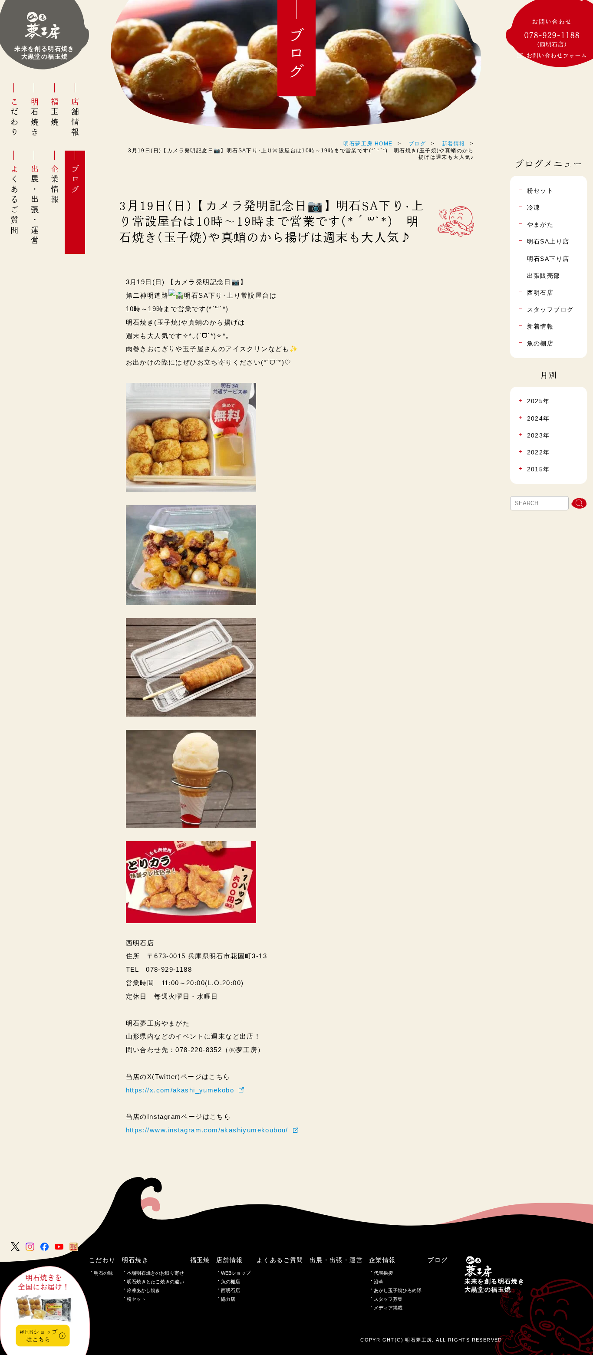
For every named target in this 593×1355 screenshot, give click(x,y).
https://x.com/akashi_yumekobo (180, 1090)
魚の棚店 (230, 1281)
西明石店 (230, 1290)
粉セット (136, 1299)
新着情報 (453, 144)
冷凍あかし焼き (143, 1290)
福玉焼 (55, 112)
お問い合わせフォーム (556, 56)
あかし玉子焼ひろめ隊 (398, 1290)
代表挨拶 (383, 1273)
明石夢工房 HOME (367, 144)
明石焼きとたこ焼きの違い (155, 1281)
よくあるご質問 (14, 200)
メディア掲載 (388, 1307)
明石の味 (103, 1273)
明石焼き (35, 117)
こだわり (14, 117)
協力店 (228, 1299)
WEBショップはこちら (38, 1335)
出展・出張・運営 (35, 205)
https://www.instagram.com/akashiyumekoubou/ (207, 1130)
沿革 (378, 1281)
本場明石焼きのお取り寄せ (155, 1273)
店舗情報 (75, 117)
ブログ (75, 179)
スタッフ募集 (388, 1299)
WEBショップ (235, 1273)
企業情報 (55, 184)
